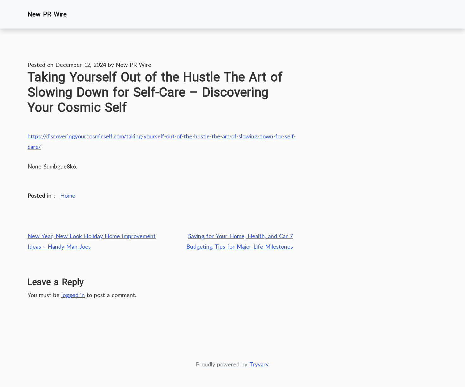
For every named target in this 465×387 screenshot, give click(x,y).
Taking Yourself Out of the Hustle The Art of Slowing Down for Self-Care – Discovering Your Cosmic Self (155, 92)
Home (67, 195)
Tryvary (258, 364)
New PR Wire (47, 14)
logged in (73, 294)
